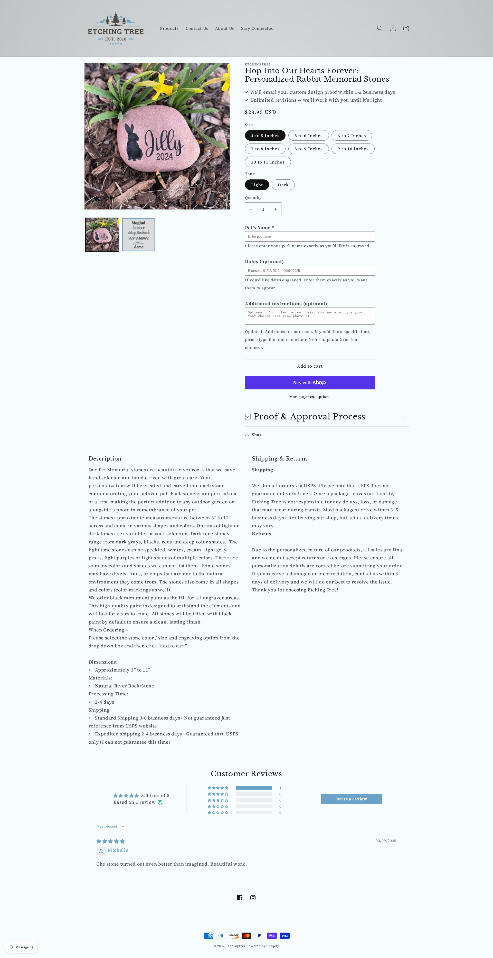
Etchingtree (236, 946)
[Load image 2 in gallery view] (138, 234)
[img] (111, 841)
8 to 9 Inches (309, 148)
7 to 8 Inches (265, 148)
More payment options (310, 396)
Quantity (253, 197)
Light (257, 185)
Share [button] (258, 434)
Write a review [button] (351, 799)
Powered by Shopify (262, 946)
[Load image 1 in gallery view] (102, 234)
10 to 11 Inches (268, 162)
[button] (380, 28)
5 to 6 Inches (309, 135)
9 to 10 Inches (353, 148)
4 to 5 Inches (265, 135)
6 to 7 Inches (352, 135)
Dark (283, 185)
